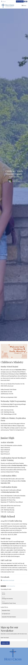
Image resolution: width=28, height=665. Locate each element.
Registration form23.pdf (8, 580)
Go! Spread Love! (6, 613)
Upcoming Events (6, 589)
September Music (6, 610)
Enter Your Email (5, 637)
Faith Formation (11, 586)
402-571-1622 (20, 1)
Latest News (4, 607)
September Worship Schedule (9, 616)
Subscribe (5, 643)
